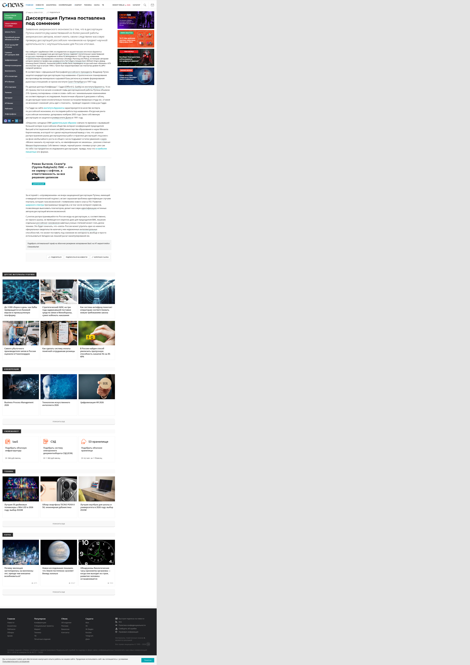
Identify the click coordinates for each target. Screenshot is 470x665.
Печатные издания (42, 639)
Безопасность (10, 71)
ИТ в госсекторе (11, 76)
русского (31, 56)
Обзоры (10, 632)
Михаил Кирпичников (36, 145)
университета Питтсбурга (64, 61)
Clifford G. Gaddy (73, 86)
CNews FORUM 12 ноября (10, 16)
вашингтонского (76, 51)
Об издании (66, 622)
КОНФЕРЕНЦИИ (65, 5)
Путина (66, 54)
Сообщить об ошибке (128, 628)
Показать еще (59, 421)
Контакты (65, 632)
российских (41, 223)
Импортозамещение (13, 65)
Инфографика (10, 114)
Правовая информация (128, 632)
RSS (120, 622)
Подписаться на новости (76, 257)
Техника (37, 632)
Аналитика (51, 5)
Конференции (40, 622)
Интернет (8, 98)
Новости (10, 622)
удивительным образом (64, 122)
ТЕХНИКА (88, 5)
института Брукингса (94, 86)
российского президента (80, 72)
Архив (9, 636)
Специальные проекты (44, 626)
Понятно (147, 660)
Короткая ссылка (101, 257)
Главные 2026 (12, 53)
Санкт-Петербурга (76, 81)
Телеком (8, 92)
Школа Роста (10, 32)
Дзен (88, 639)
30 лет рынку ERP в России (11, 46)
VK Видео (89, 629)
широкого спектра (35, 205)
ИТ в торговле (10, 87)
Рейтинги (9, 108)
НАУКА (97, 5)
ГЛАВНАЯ (29, 5)
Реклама (64, 626)
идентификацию (89, 208)
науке (103, 139)
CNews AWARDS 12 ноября (11, 24)
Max (87, 622)
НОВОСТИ (40, 5)
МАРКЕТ (78, 5)
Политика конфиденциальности (132, 625)
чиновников (54, 223)
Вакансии (65, 629)
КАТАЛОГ (136, 5)
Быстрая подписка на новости (131, 618)
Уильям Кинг (80, 61)
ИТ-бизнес (9, 103)
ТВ (103, 5)
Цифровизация (11, 60)
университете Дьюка (62, 117)
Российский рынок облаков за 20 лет (12, 38)
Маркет (37, 629)
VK (87, 626)
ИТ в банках (9, 82)
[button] (144, 5)
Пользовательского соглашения (15, 661)
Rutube (89, 632)
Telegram (89, 636)
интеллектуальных (88, 229)
